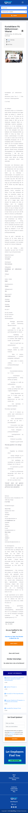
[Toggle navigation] (23, 2)
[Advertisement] (14, 77)
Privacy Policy (11, 734)
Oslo (9, 40)
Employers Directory (14, 778)
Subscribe (14, 738)
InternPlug (13, 811)
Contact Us (14, 787)
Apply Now (13, 643)
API (14, 776)
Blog (14, 791)
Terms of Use (12, 732)
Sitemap (14, 779)
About (14, 775)
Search (15, 15)
